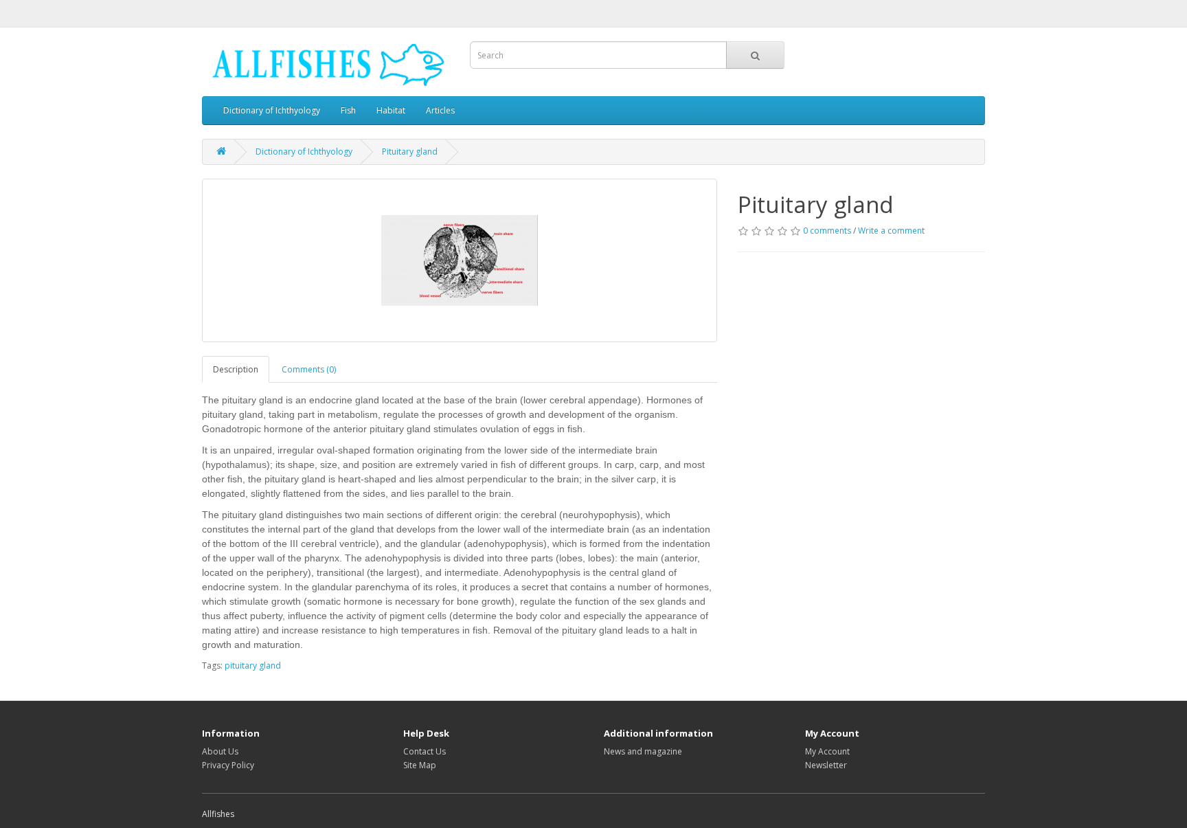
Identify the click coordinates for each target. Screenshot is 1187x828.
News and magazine (643, 751)
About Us (220, 751)
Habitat (390, 110)
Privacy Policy (228, 765)
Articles (440, 110)
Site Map (419, 765)
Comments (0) (309, 369)
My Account (827, 751)
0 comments (827, 230)
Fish (348, 110)
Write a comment (891, 230)
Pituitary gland (410, 151)
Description (235, 369)
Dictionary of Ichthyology (271, 110)
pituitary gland (253, 665)
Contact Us (424, 751)
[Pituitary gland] (459, 260)
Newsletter (826, 765)
